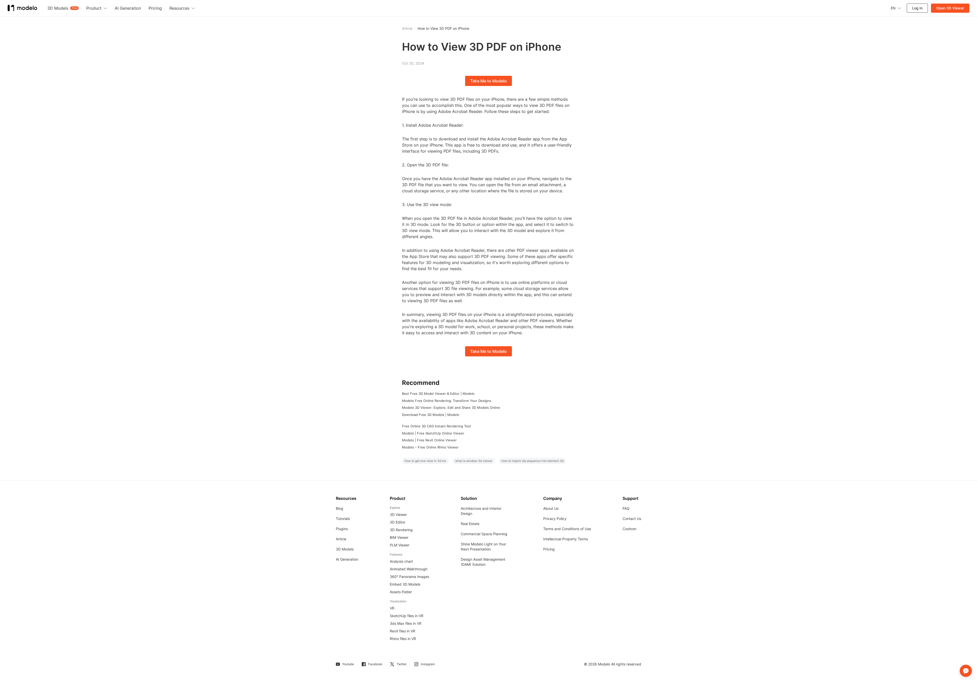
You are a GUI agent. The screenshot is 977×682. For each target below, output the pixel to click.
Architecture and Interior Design (481, 511)
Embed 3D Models (405, 584)
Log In (917, 8)
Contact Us (632, 518)
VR (392, 608)
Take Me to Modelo (488, 80)
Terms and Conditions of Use (567, 529)
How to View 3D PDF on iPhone (443, 28)
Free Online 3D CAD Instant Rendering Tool (436, 426)
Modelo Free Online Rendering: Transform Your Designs (446, 401)
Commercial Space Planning (484, 534)
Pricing (549, 549)
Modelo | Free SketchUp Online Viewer (433, 433)
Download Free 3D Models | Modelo (430, 415)
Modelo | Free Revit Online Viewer (429, 440)
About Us (550, 508)
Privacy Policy (555, 518)
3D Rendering (401, 530)
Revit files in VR (402, 631)
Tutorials (343, 518)
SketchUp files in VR (406, 616)
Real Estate (470, 523)
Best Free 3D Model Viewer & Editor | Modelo (438, 393)
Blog (339, 508)
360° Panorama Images (409, 576)
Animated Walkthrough (408, 569)
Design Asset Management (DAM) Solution (483, 562)
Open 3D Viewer (950, 8)
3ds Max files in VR (405, 623)
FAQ (626, 508)
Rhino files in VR (403, 638)
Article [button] (407, 28)
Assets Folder (401, 592)
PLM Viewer (399, 545)
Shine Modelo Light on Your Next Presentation (483, 546)
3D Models (345, 549)
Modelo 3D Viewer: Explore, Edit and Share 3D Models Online (451, 407)
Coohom (629, 529)
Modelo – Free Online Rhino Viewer (430, 447)
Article (341, 539)
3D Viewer (398, 514)
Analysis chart (401, 561)
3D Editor (397, 522)
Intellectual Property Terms (565, 539)
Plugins (342, 529)
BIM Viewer (399, 537)
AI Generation (347, 559)
